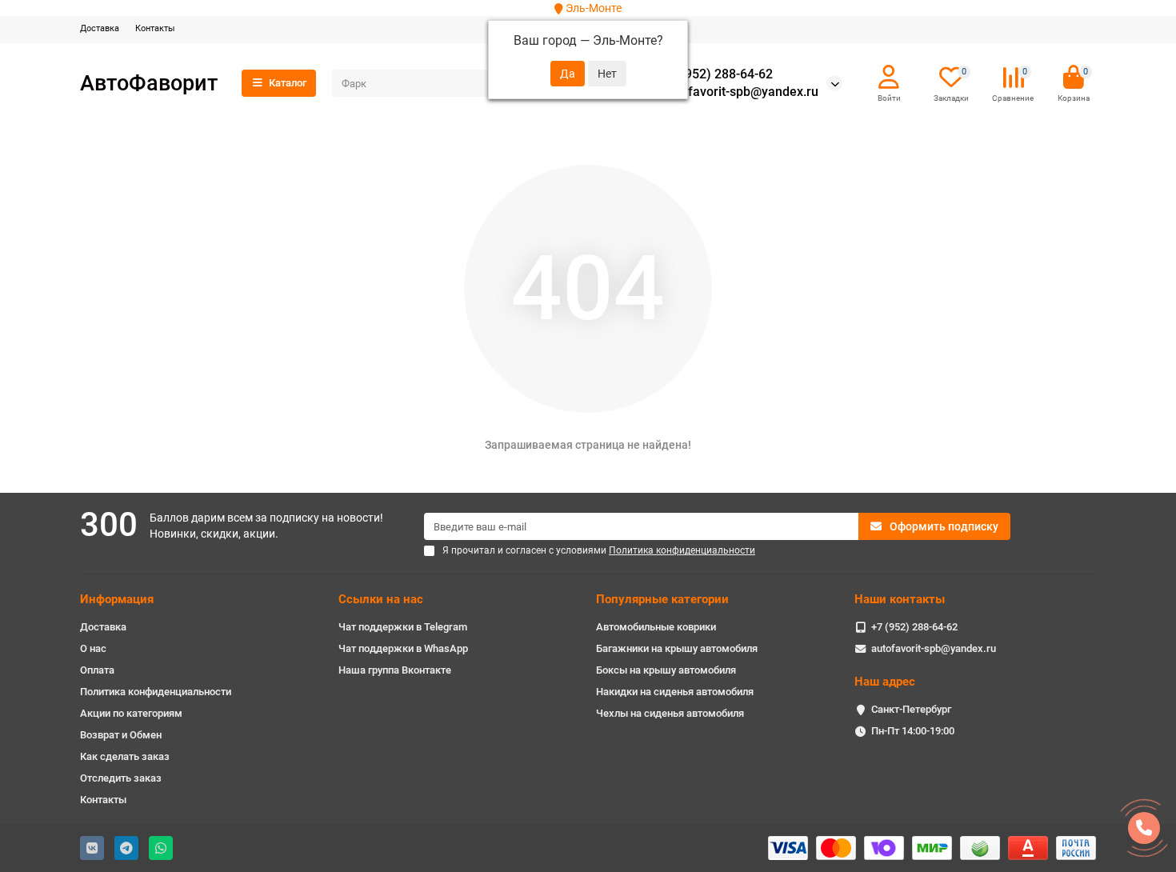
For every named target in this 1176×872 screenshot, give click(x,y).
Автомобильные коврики (656, 627)
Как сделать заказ (125, 756)
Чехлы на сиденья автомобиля (670, 713)
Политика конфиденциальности (155, 692)
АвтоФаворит (149, 82)
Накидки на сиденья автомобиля (675, 692)
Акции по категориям (131, 713)
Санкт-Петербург (911, 709)
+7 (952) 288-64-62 (717, 74)
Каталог (287, 83)
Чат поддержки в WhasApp (403, 648)
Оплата (97, 670)
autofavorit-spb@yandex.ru (740, 92)
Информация (117, 599)
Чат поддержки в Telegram (402, 627)
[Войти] (888, 78)
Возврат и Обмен (121, 735)
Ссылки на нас (380, 599)
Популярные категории (662, 599)
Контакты (155, 28)
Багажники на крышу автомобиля (677, 648)
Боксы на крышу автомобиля (666, 670)
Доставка (99, 28)
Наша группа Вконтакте (394, 670)
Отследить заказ (121, 778)
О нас (93, 648)
